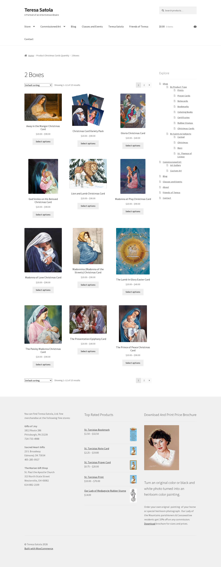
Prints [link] (180, 90)
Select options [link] (43, 141)
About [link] (166, 187)
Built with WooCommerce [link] (38, 548)
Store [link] (27, 26)
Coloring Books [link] (185, 112)
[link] (43, 115)
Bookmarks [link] (183, 106)
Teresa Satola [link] (38, 10)
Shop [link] (165, 83)
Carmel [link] (181, 137)
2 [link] (144, 85)
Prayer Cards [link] (183, 95)
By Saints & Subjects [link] (180, 133)
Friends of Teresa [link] (138, 26)
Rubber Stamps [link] (185, 123)
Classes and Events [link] (92, 26)
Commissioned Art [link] (50, 26)
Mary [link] (179, 148)
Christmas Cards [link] (185, 128)
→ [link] (149, 85)
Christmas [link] (182, 142)
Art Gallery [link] (175, 165)
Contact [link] (28, 39)
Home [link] (31, 55)
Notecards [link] (182, 101)
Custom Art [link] (176, 170)
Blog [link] (73, 26)
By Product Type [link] (178, 87)
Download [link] (149, 523)
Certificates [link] (183, 117)
